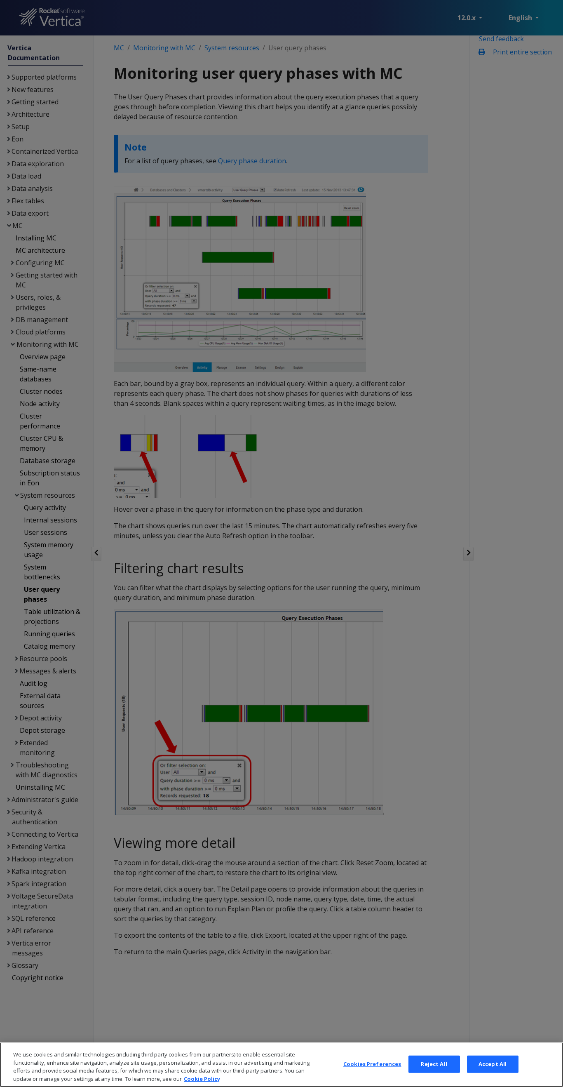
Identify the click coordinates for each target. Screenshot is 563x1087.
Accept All (493, 1064)
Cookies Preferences (372, 1064)
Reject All (434, 1064)
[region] (281, 1064)
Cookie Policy (202, 1078)
